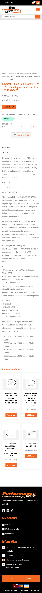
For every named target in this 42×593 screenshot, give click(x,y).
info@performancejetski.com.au (17, 552)
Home (4, 73)
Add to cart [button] (11, 387)
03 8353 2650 (9, 2)
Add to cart (9, 107)
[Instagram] (7, 502)
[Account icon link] (38, 2)
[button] (36, 35)
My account (9, 517)
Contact (29, 570)
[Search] (37, 16)
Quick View (11, 360)
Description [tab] (7, 147)
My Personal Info (12, 521)
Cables (10, 73)
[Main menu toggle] (37, 9)
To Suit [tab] (5, 152)
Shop (20, 570)
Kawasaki (24, 127)
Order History (10, 526)
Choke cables (19, 73)
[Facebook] (3, 502)
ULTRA (31, 127)
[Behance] (12, 502)
